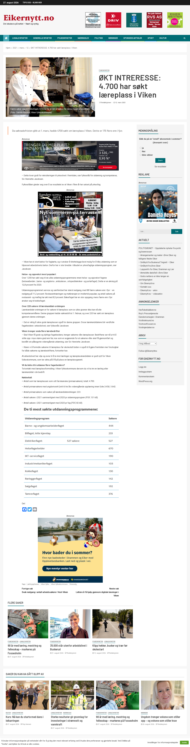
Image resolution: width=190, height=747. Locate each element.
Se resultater (160, 166)
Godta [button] (184, 743)
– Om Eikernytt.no (146, 283)
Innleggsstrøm (145, 372)
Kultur (162, 38)
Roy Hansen (26, 724)
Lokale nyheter (20, 38)
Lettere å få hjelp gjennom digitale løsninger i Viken (97, 592)
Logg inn (142, 367)
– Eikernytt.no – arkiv (148, 290)
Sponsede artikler (132, 38)
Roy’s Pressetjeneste (148, 313)
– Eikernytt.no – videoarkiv (150, 294)
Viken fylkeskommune (59, 584)
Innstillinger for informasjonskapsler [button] (162, 742)
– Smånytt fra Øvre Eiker (150, 266)
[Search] (184, 38)
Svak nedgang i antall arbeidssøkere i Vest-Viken (45, 590)
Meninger (113, 38)
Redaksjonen (106, 102)
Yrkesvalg (73, 584)
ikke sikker (147, 155)
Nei (143, 151)
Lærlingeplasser (33, 584)
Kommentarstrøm (146, 376)
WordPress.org (145, 381)
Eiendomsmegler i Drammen (151, 317)
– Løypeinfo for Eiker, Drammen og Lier (156, 269)
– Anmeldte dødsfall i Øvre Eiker (153, 273)
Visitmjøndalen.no (146, 327)
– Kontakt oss (145, 287)
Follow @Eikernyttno (148, 351)
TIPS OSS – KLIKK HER (32, 3)
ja (143, 148)
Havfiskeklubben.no (147, 310)
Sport (151, 38)
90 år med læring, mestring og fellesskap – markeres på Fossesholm (24, 649)
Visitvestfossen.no (147, 324)
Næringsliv (83, 38)
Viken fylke (45, 584)
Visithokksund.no (146, 320)
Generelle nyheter (42, 38)
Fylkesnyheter (64, 38)
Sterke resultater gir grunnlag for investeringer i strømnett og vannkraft (69, 720)
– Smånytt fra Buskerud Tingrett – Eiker (156, 262)
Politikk (98, 38)
